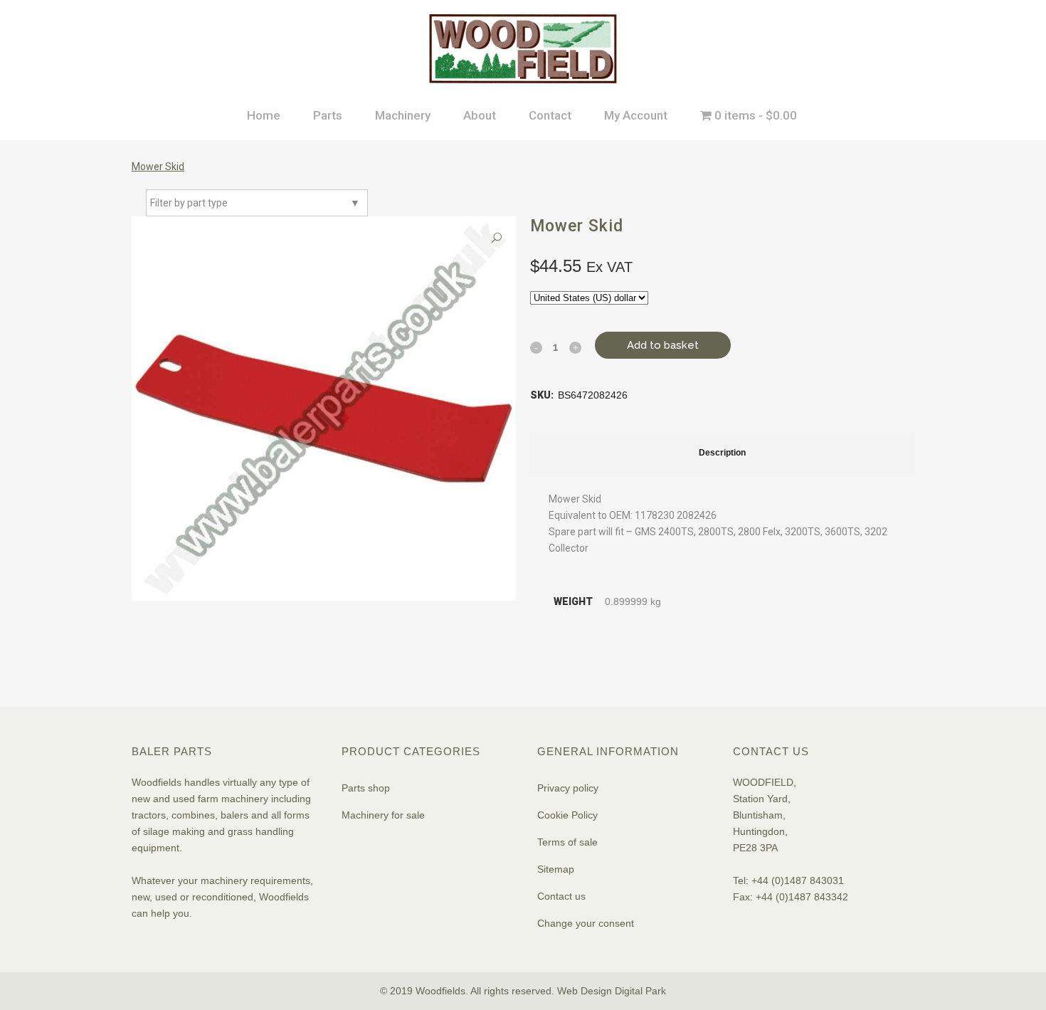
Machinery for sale (383, 815)
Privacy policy (567, 788)
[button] (497, 238)
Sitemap (555, 869)
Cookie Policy (567, 815)
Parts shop (366, 788)
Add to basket (663, 345)
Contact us (561, 896)
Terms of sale (567, 842)
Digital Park (640, 990)
